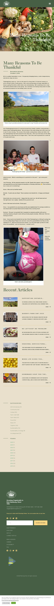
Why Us (9, 533)
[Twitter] (13, 518)
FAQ (8, 547)
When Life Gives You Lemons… (32, 359)
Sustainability (14, 428)
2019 (11, 455)
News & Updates (11, 539)
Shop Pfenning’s (11, 528)
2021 (11, 450)
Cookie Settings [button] (6, 602)
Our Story (10, 530)
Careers (9, 542)
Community (13, 409)
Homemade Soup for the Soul (34, 374)
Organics (12, 425)
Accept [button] (13, 602)
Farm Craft (13, 415)
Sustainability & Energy (16, 430)
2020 (11, 452)
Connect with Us (11, 535)
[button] (49, 3)
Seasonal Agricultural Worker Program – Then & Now (35, 344)
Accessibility (10, 544)
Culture (12, 412)
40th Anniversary (15, 407)
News (11, 422)
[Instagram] (10, 518)
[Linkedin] (16, 518)
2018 (11, 458)
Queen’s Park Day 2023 (33, 313)
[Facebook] (7, 518)
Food (12, 420)
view (47, 306)
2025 (11, 442)
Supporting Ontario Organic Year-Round (32, 298)
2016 (11, 463)
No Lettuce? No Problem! (34, 328)
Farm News (13, 417)
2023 (11, 445)
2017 (11, 460)
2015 (11, 466)
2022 (11, 447)
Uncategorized (14, 433)
